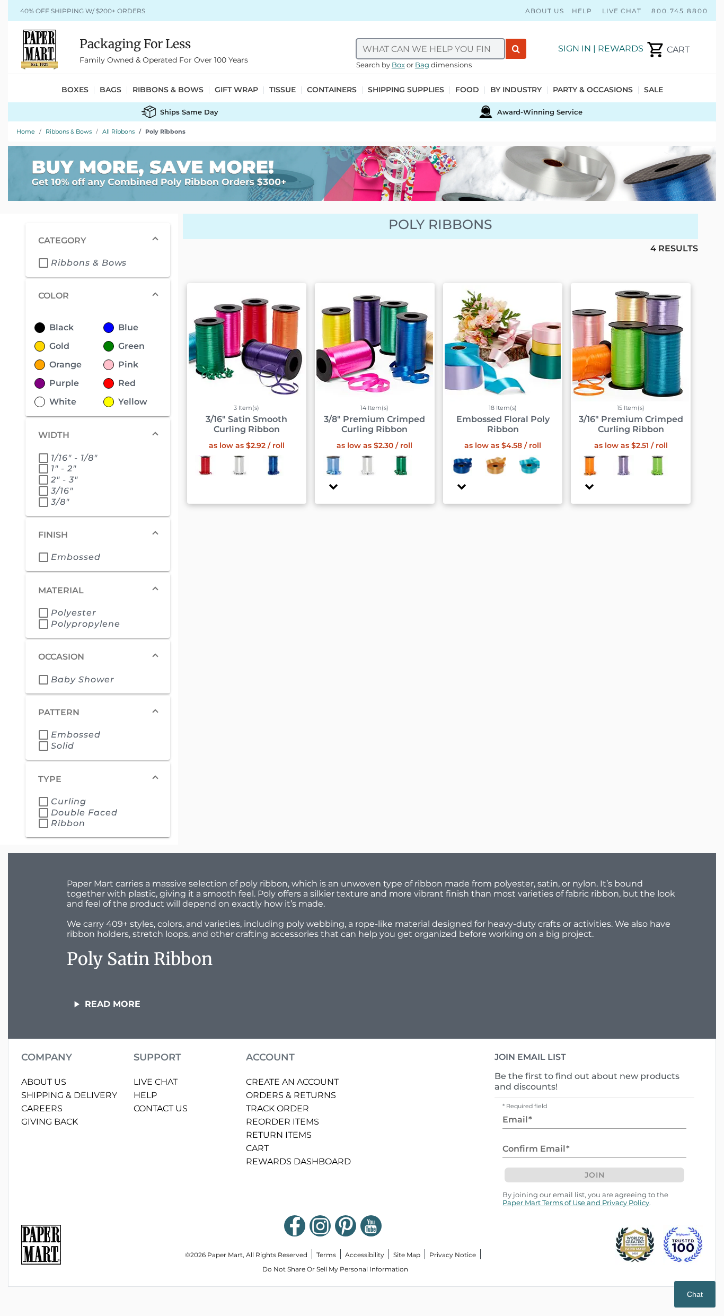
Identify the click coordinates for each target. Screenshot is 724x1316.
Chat (695, 1294)
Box (398, 65)
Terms (326, 1255)
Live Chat (621, 11)
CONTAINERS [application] (332, 90)
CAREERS (42, 1108)
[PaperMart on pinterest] (345, 1225)
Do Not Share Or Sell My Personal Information (335, 1269)
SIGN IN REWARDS (600, 48)
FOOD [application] (467, 90)
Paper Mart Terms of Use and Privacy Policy (575, 1203)
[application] (668, 49)
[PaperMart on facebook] (294, 1225)
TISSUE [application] (282, 90)
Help (582, 11)
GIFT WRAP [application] (236, 90)
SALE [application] (653, 90)
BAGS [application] (110, 90)
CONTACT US (161, 1108)
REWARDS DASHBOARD (298, 1161)
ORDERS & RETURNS (291, 1095)
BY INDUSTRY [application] (516, 90)
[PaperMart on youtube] (371, 1225)
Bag (422, 65)
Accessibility (364, 1255)
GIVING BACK (49, 1122)
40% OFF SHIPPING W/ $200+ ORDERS (82, 11)
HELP (145, 1095)
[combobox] (430, 49)
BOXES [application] (75, 90)
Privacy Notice (452, 1255)
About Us (544, 11)
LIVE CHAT (156, 1082)
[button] (333, 487)
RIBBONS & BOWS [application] (168, 90)
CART (257, 1148)
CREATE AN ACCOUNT (292, 1082)
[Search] (516, 49)
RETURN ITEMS (279, 1135)
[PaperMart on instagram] (320, 1225)
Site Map (406, 1255)
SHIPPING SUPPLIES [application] (406, 90)
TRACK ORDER (277, 1108)
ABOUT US (43, 1082)
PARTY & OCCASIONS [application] (593, 90)
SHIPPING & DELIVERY (69, 1095)
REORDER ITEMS (282, 1122)
